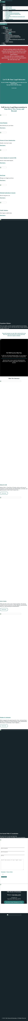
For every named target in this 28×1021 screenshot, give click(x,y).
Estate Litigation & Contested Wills (13, 14)
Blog (4, 20)
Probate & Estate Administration (12, 13)
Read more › (3, 145)
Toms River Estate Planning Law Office (14, 902)
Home (4, 4)
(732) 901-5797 (16, 895)
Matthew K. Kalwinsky (10, 9)
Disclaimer (3, 871)
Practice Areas (6, 10)
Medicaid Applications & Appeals (7, 192)
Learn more (14, 88)
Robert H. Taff (8, 6)
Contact (4, 21)
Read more (4, 493)
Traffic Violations (9, 19)
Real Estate (7, 15)
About (4, 5)
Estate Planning (8, 11)
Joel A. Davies (8, 8)
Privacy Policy (9, 871)
